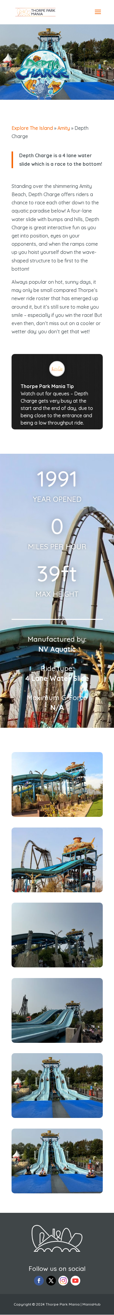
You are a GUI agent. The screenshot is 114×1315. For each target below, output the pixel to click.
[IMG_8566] (57, 1191)
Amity (63, 128)
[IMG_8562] (57, 1116)
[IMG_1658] (57, 890)
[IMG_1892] (57, 815)
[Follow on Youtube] (75, 1281)
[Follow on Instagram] (63, 1281)
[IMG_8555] (57, 966)
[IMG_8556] (57, 1041)
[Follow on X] (51, 1281)
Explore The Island (32, 128)
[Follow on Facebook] (39, 1281)
